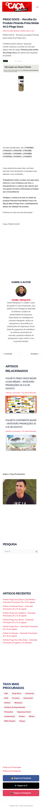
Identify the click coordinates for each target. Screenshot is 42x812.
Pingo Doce (16, 693)
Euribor (22, 716)
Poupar (22, 721)
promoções (16, 393)
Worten (31, 716)
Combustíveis (9, 716)
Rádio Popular (9, 721)
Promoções (8, 712)
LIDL (6, 693)
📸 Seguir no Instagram (21, 793)
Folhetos (8, 393)
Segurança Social (24, 712)
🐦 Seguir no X (21, 786)
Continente (29, 693)
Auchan (7, 703)
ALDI (6, 698)
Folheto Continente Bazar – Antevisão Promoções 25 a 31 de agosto (20, 423)
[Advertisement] (21, 118)
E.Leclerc (15, 698)
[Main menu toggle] (37, 7)
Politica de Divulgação (12, 771)
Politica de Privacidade (12, 767)
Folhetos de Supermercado (14, 707)
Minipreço (18, 703)
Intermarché (28, 698)
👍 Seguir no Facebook (21, 778)
